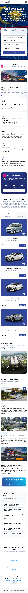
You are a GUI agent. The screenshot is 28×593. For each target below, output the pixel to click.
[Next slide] (25, 76)
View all (3, 348)
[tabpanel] (14, 278)
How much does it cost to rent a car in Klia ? (12, 510)
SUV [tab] (22, 216)
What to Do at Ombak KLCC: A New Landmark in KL (13, 435)
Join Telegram (14, 484)
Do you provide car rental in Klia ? (13, 533)
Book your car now (6, 95)
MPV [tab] (10, 216)
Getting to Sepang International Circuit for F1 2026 (12, 405)
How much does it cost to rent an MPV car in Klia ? (12, 529)
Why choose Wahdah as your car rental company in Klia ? (12, 505)
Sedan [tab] (23, 213)
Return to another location (10, 40)
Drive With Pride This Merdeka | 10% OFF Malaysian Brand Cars (11, 466)
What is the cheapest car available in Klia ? (10, 514)
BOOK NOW (22, 245)
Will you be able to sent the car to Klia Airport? (13, 519)
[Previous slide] (2, 76)
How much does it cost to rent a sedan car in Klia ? (12, 524)
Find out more (14, 190)
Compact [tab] (9, 213)
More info (5, 371)
